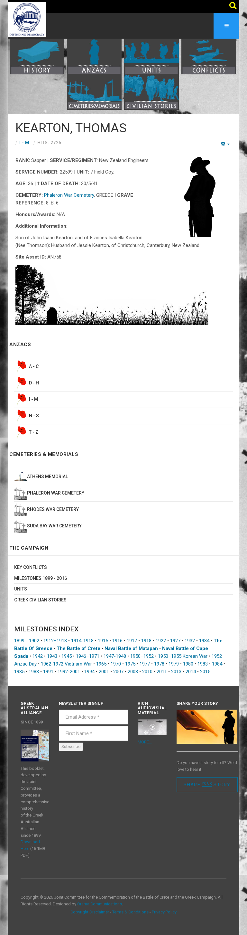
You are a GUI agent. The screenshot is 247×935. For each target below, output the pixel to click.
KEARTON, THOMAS (71, 128)
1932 (190, 641)
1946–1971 (87, 656)
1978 (159, 664)
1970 (116, 664)
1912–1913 (55, 641)
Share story (207, 785)
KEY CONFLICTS (30, 567)
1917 (132, 641)
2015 (205, 672)
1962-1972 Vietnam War (66, 664)
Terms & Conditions (130, 912)
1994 (89, 672)
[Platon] (27, 19)
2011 (162, 672)
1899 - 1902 (26, 641)
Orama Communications (99, 904)
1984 (217, 664)
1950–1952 (142, 656)
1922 (161, 641)
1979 (174, 664)
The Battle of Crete (78, 648)
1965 (101, 664)
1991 (48, 672)
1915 (103, 641)
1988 (34, 672)
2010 (147, 672)
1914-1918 (82, 641)
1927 (175, 641)
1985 (19, 672)
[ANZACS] (94, 56)
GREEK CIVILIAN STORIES (40, 599)
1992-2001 (69, 672)
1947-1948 (115, 656)
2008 (133, 672)
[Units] (151, 56)
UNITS (20, 588)
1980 (188, 664)
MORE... (145, 742)
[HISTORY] (37, 56)
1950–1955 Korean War (182, 656)
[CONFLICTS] (208, 56)
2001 (104, 672)
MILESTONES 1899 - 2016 (40, 578)
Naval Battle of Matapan (131, 648)
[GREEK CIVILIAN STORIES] (151, 92)
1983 (202, 664)
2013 (176, 672)
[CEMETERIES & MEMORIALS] (94, 92)
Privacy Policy (164, 912)
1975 (130, 664)
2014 (191, 672)
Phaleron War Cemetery (69, 195)
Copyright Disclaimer (89, 912)
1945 (66, 656)
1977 (145, 664)
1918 (146, 641)
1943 (52, 656)
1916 (117, 641)
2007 (118, 672)
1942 (37, 656)
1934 (204, 641)
